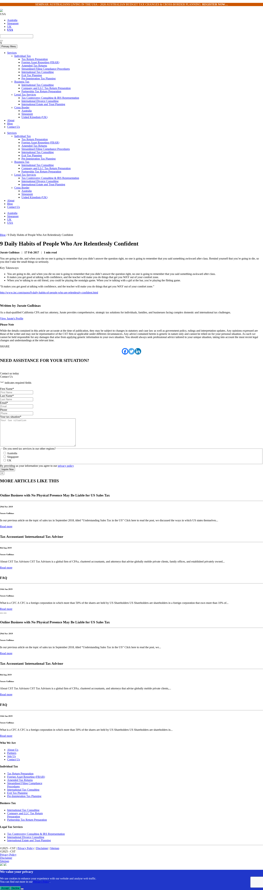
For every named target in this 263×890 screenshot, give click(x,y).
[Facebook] (125, 351)
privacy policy (66, 465)
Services (12, 132)
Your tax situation (10, 416)
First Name (7, 388)
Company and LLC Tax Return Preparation (46, 168)
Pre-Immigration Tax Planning (38, 158)
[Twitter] (131, 351)
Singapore (13, 23)
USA (10, 222)
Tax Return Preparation (34, 139)
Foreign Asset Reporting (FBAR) (40, 142)
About (10, 200)
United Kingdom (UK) (34, 197)
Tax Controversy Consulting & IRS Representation (50, 178)
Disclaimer (42, 848)
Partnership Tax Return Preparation (41, 171)
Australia (12, 20)
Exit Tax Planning (31, 155)
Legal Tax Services (25, 174)
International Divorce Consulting (40, 181)
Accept (5, 888)
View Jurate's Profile (11, 318)
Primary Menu (8, 46)
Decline (15, 888)
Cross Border (21, 187)
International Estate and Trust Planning (43, 184)
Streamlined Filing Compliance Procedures (45, 149)
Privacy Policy (26, 848)
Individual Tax (22, 136)
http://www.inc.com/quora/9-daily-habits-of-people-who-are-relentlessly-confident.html (49, 292)
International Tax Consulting (37, 152)
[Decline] (22, 888)
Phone (3, 409)
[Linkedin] (138, 351)
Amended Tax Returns (34, 145)
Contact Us (13, 206)
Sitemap (54, 848)
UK (9, 26)
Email (4, 402)
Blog (10, 203)
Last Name (7, 395)
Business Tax (21, 161)
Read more (6, 526)
